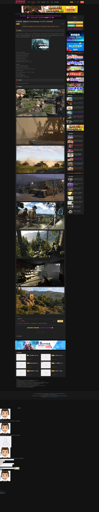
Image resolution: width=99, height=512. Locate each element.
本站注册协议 (65, 395)
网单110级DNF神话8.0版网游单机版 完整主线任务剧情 (78, 145)
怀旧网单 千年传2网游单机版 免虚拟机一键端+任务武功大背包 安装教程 (78, 103)
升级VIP (60, 321)
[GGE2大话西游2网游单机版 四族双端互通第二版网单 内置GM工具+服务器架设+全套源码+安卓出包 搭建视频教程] (69, 108)
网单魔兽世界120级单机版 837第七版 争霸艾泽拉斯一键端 (78, 159)
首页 (29, 2)
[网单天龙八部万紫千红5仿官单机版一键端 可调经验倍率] (70, 169)
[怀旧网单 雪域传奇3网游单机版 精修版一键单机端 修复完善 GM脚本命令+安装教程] (69, 117)
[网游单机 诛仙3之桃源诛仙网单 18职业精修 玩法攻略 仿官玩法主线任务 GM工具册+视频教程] (69, 99)
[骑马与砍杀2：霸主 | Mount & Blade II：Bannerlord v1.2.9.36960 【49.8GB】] (70, 207)
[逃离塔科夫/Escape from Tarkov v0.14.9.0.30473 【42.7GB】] (70, 180)
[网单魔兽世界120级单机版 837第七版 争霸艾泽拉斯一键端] (70, 159)
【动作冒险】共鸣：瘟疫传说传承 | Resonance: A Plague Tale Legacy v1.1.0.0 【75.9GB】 (33, 355)
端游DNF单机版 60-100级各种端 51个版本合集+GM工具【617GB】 (78, 136)
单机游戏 (33, 2)
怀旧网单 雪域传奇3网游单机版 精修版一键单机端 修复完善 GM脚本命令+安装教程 (78, 117)
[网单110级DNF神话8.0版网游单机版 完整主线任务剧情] (70, 146)
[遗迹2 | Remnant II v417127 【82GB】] (70, 212)
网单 (48, 2)
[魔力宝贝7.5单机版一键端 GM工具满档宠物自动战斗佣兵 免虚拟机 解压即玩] (70, 164)
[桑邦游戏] (20, 2)
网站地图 (58, 395)
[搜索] (75, 2)
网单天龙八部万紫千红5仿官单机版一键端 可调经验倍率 (78, 168)
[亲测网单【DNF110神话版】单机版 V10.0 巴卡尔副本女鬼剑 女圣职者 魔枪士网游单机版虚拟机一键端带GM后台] (70, 150)
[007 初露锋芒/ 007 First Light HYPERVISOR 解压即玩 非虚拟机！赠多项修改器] (46, 365)
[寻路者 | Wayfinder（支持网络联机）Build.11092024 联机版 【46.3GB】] (70, 184)
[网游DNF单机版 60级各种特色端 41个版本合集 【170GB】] (70, 141)
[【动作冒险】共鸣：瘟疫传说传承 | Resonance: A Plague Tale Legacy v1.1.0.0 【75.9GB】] (21, 357)
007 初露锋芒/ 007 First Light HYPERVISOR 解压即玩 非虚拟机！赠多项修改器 (58, 363)
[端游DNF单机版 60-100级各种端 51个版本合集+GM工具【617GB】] (70, 137)
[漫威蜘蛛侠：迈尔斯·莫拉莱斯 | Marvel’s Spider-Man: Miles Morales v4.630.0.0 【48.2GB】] (21, 372)
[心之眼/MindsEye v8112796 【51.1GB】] (46, 357)
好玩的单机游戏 (19, 336)
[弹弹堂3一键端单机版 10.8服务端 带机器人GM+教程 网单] (70, 155)
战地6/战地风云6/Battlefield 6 (33, 363)
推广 (63, 23)
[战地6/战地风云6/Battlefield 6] (21, 365)
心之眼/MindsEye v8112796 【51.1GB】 (57, 355)
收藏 (79, 25)
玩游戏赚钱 (56, 2)
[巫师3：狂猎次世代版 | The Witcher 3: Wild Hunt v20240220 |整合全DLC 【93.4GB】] (70, 198)
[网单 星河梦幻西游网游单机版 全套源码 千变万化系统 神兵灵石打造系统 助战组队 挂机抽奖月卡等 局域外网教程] (69, 112)
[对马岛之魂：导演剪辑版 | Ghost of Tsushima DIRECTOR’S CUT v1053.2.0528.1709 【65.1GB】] (70, 203)
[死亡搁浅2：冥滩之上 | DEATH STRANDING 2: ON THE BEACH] (46, 372)
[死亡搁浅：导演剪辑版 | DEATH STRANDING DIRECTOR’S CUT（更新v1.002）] (70, 193)
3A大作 (38, 2)
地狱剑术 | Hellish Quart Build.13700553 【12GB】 (78, 189)
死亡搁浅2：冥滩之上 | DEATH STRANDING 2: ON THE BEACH (57, 370)
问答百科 (61, 395)
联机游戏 (43, 2)
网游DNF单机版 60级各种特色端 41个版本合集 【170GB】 (78, 141)
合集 (52, 2)
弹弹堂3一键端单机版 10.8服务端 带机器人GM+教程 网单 (78, 155)
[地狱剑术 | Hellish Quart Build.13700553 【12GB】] (70, 189)
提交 (1, 470)
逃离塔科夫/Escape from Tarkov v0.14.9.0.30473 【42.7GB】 (78, 180)
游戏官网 (71, 25)
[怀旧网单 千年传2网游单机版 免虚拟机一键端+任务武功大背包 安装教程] (69, 103)
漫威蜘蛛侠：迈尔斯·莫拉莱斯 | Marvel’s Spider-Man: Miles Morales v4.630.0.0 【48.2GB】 (32, 370)
